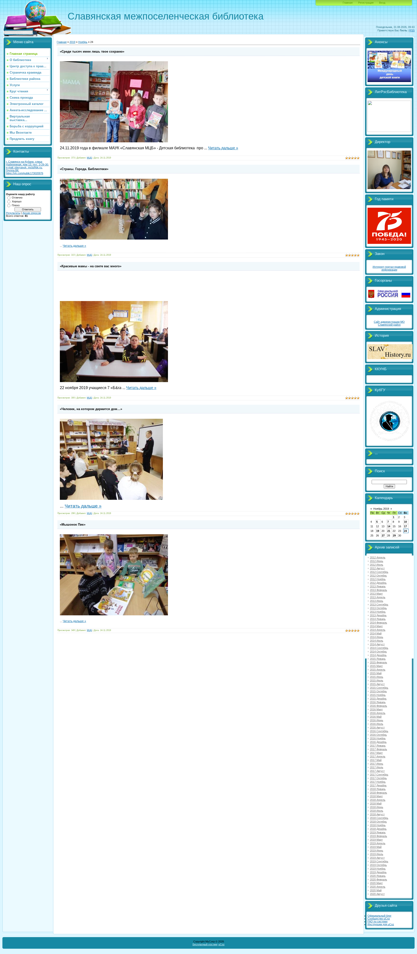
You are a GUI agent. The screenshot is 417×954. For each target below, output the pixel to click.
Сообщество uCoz (379, 918)
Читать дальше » (223, 148)
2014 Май (376, 633)
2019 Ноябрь (378, 868)
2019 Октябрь (378, 865)
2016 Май (376, 716)
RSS (412, 30)
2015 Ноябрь (378, 694)
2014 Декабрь (378, 655)
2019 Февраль (378, 836)
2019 (72, 42)
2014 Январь (378, 619)
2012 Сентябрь (379, 571)
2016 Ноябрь (378, 738)
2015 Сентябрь (379, 687)
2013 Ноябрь (378, 611)
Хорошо (16, 201)
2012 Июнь (376, 561)
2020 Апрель (377, 886)
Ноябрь (82, 42)
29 (394, 535)
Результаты (13, 213)
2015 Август (377, 684)
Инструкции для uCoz (381, 924)
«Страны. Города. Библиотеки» (84, 169)
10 (405, 521)
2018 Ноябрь (378, 825)
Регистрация (366, 2)
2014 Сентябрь (379, 647)
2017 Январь (378, 745)
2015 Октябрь (378, 691)
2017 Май (376, 760)
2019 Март (376, 839)
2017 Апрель (377, 756)
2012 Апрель (377, 557)
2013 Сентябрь (379, 604)
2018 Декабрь (378, 828)
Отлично (17, 197)
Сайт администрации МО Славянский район (389, 323)
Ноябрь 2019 (381, 508)
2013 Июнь (376, 600)
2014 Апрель (377, 629)
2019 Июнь (376, 850)
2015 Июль (376, 680)
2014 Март (376, 626)
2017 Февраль (378, 749)
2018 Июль (376, 810)
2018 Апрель (377, 799)
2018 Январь (378, 789)
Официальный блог (379, 915)
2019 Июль (376, 854)
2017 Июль (376, 767)
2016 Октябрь (378, 734)
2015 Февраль (378, 662)
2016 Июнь (376, 720)
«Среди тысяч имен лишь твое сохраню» (92, 51)
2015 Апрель (377, 669)
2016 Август (377, 727)
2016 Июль (376, 723)
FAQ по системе (378, 921)
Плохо (16, 205)
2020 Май (376, 890)
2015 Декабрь (378, 698)
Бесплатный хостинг (205, 944)
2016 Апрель (377, 713)
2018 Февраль (378, 792)
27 (383, 535)
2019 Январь (378, 832)
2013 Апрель (377, 597)
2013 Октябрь (378, 608)
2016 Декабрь (378, 742)
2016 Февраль (378, 705)
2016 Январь (378, 702)
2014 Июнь (376, 637)
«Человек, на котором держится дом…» (91, 409)
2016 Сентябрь (379, 731)
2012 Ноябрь (378, 579)
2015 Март (376, 666)
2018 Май (376, 803)
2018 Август (377, 814)
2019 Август (377, 857)
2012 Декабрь (378, 582)
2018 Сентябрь (379, 818)
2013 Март (376, 593)
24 (405, 530)
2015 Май (376, 673)
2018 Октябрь (378, 821)
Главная (348, 2)
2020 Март (376, 883)
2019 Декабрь (378, 872)
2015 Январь (378, 658)
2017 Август (377, 770)
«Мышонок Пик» (72, 524)
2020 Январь (378, 875)
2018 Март (376, 796)
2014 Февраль (378, 622)
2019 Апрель (377, 843)
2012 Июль (376, 564)
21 (388, 530)
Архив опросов (31, 213)
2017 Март (376, 752)
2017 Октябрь (378, 778)
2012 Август (377, 568)
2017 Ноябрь (378, 781)
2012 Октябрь (378, 575)
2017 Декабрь (378, 785)
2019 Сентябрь (379, 861)
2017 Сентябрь (379, 774)
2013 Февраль (378, 590)
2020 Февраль (378, 879)
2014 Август (377, 644)
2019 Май (376, 846)
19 (377, 530)
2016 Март (376, 709)
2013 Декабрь (378, 615)
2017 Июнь (376, 763)
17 (405, 526)
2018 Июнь (376, 807)
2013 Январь (378, 586)
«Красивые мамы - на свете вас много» (90, 266)
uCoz (221, 944)
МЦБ (89, 158)
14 (388, 526)
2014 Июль (376, 640)
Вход (382, 2)
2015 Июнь (376, 676)
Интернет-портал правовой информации (389, 268)
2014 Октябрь (378, 651)
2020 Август (377, 893)
